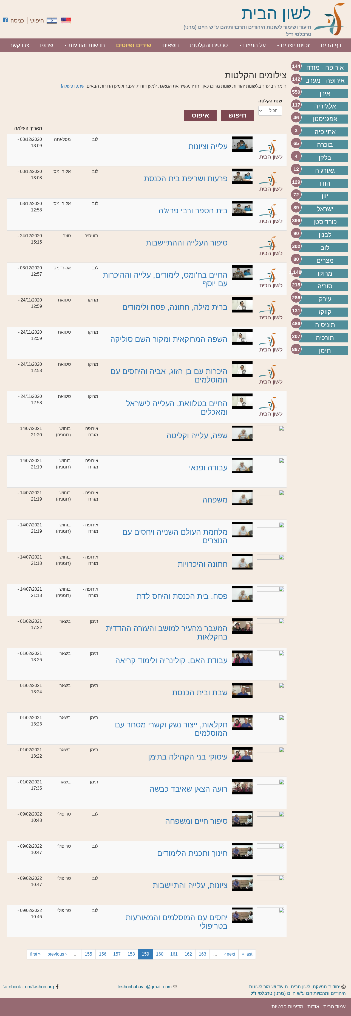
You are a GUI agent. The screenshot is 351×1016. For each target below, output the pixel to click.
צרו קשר (19, 45)
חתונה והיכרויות (203, 564)
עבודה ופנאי (208, 468)
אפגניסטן (325, 118)
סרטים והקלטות (209, 45)
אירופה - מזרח (325, 67)
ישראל (325, 209)
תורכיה (325, 337)
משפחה (215, 500)
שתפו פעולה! (72, 86)
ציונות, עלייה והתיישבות (190, 885)
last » (247, 954)
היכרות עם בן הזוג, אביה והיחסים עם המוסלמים (169, 375)
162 (188, 954)
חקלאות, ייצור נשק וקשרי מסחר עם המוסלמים (171, 729)
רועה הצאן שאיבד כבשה (189, 789)
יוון (325, 196)
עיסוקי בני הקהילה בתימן (188, 757)
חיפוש (37, 21)
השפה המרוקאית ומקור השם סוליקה (169, 339)
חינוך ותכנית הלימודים (192, 853)
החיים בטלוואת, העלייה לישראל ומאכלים (177, 407)
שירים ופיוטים (133, 45)
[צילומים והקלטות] (52, 21)
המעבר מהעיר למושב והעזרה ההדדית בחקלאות (167, 632)
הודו (324, 183)
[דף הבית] (330, 19)
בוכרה (325, 144)
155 (88, 954)
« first (35, 954)
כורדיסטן (325, 221)
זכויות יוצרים (294, 45)
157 (117, 954)
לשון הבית (276, 13)
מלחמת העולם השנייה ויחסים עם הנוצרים (175, 536)
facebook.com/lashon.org (28, 986)
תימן (325, 350)
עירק (325, 299)
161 (174, 954)
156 (102, 954)
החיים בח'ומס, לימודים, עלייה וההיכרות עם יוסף (165, 279)
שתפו (46, 45)
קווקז (325, 312)
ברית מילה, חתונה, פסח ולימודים (175, 307)
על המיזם (254, 45)
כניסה (17, 21)
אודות (313, 1006)
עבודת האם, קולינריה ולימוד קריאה (171, 660)
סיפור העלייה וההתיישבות (187, 243)
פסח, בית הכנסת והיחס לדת (182, 596)
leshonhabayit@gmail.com (145, 986)
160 (159, 954)
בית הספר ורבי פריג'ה (193, 210)
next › (229, 954)
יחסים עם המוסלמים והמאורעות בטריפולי (177, 921)
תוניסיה (325, 324)
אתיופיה (325, 131)
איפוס (200, 115)
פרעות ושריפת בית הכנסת (186, 178)
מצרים (325, 260)
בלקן (325, 157)
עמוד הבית (334, 1006)
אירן (325, 93)
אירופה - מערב (325, 80)
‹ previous (57, 954)
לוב (325, 247)
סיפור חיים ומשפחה (196, 821)
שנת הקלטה (270, 101)
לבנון (325, 234)
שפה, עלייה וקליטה (197, 435)
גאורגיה (325, 170)
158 (131, 954)
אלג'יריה (325, 106)
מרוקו (325, 273)
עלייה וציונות (208, 146)
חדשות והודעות (86, 45)
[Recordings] (66, 20)
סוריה (325, 286)
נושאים (170, 45)
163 (202, 954)
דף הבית (331, 45)
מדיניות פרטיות (287, 1006)
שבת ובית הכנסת (200, 692)
